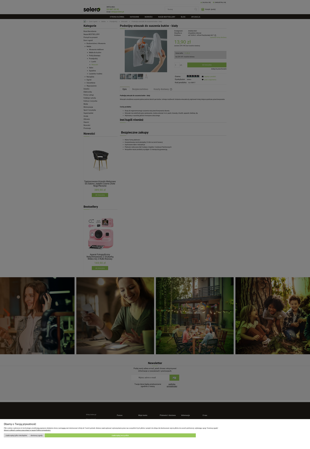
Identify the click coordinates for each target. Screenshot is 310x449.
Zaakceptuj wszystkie (120, 435)
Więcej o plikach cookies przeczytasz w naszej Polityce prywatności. (27, 430)
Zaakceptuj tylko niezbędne (16, 435)
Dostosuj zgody (37, 435)
